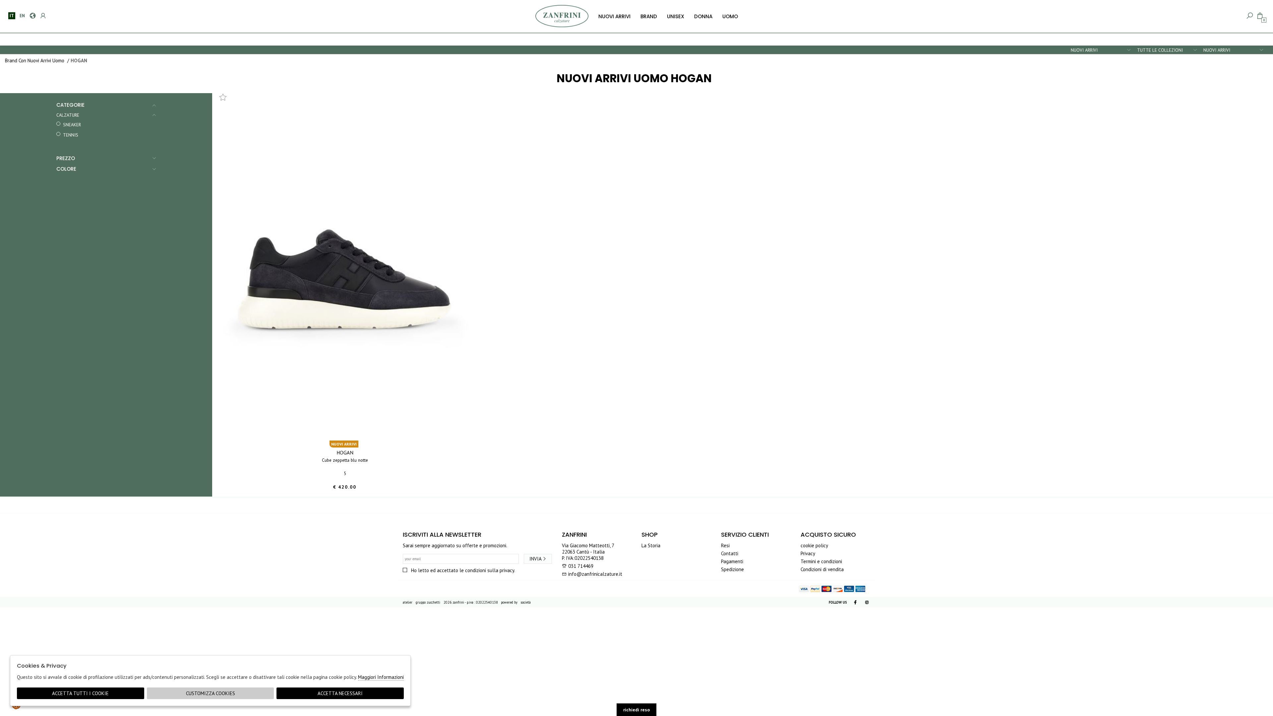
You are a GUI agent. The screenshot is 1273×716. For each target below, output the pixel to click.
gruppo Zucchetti (428, 602)
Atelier (407, 602)
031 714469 (580, 566)
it (12, 16)
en (22, 16)
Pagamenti (732, 561)
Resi (725, 545)
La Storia (650, 545)
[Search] (1249, 15)
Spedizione (732, 569)
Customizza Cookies (210, 693)
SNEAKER (72, 125)
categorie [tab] (70, 104)
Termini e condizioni (821, 561)
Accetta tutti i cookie (80, 693)
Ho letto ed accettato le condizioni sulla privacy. (463, 570)
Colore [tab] (66, 168)
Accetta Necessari (340, 693)
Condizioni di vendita (822, 569)
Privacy (808, 553)
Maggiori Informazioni (381, 677)
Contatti (729, 553)
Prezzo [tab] (65, 158)
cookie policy (814, 545)
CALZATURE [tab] (67, 115)
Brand (648, 16)
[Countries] (32, 15)
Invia (535, 559)
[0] (1259, 15)
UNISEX (675, 16)
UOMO (730, 16)
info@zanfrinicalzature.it (594, 574)
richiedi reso (636, 710)
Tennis (70, 135)
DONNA (703, 16)
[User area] (42, 15)
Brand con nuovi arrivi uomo (34, 60)
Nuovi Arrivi (614, 16)
